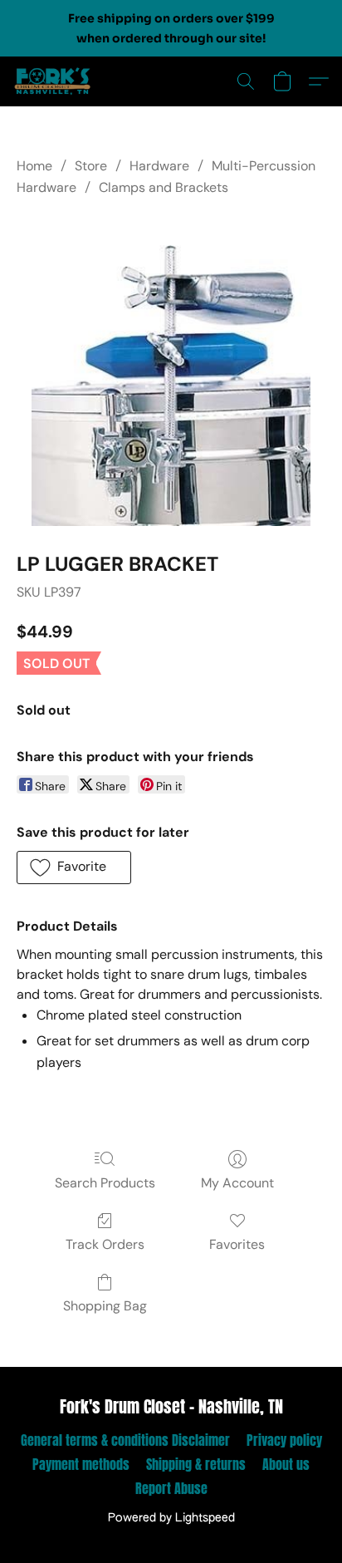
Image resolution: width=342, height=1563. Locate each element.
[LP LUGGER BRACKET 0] (171, 371)
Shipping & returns (196, 1464)
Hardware (159, 165)
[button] (54, 81)
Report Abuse (171, 1488)
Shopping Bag (105, 1306)
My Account (237, 1183)
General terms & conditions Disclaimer (125, 1440)
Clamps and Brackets (163, 187)
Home (34, 165)
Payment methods (80, 1464)
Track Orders (105, 1244)
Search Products (105, 1183)
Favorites (237, 1244)
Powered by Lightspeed (171, 1518)
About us (286, 1464)
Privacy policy (284, 1440)
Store (91, 165)
